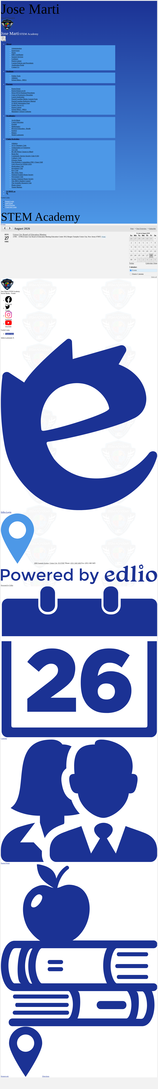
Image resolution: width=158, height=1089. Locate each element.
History (14, 133)
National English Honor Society (22, 175)
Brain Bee (15, 154)
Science (14, 131)
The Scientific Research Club (21, 183)
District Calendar (138, 274)
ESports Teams (17, 160)
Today (131, 263)
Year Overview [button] (141, 229)
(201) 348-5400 (75, 563)
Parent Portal (16, 89)
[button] (8, 44)
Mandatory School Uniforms (21, 111)
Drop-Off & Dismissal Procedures (23, 93)
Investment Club (17, 168)
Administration (17, 48)
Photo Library (16, 185)
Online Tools (16, 76)
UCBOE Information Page (21, 103)
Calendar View (151, 263)
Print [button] (132, 229)
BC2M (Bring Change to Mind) (22, 152)
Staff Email (9, 203)
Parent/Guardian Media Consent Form (25, 99)
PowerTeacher (10, 205)
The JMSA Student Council (21, 181)
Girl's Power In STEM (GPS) (22, 164)
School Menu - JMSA (19, 80)
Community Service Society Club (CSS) (25, 156)
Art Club (15, 150)
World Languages (18, 135)
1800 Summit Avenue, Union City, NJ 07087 (49, 563)
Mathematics (16, 126)
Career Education (17, 122)
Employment (9, 334)
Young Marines (17, 187)
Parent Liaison (16, 61)
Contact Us (15, 67)
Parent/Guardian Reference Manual (24, 101)
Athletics (15, 78)
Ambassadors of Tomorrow (21, 148)
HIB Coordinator (17, 55)
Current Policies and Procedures (22, 63)
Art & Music (16, 120)
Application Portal (18, 65)
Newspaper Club (17, 177)
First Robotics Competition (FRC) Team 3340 (27, 162)
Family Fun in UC (18, 105)
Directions (45, 1076)
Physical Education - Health (21, 128)
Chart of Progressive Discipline (22, 95)
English (14, 124)
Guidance (15, 59)
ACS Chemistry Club (19, 145)
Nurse (14, 53)
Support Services (17, 57)
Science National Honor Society (22, 179)
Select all (154, 277)
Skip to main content (8, 18)
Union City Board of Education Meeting (29, 234)
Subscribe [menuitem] (152, 229)
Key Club (15, 170)
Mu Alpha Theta (17, 173)
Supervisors (16, 50)
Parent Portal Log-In (18, 91)
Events (134, 270)
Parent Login (9, 201)
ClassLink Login (11, 207)
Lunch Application (18, 97)
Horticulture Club (18, 166)
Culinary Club (16, 158)
